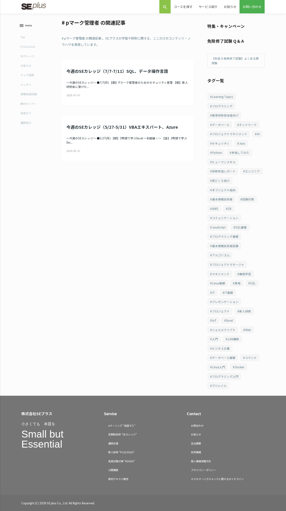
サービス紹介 (208, 6)
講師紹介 (26, 123)
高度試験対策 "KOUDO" (121, 461)
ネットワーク (248, 125)
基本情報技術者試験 (225, 246)
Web (248, 330)
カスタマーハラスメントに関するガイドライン (217, 479)
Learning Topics (222, 97)
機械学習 (245, 274)
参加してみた (240, 152)
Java (242, 143)
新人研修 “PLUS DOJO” (121, 452)
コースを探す (183, 6)
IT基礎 (228, 292)
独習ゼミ (26, 113)
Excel (229, 320)
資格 (238, 283)
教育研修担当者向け (225, 115)
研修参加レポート (224, 171)
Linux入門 (218, 367)
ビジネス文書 (221, 348)
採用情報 (196, 452)
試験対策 (248, 199)
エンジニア (252, 171)
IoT (214, 320)
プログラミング (222, 106)
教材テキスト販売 (118, 479)
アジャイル (219, 386)
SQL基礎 (241, 227)
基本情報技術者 (222, 199)
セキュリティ (220, 143)
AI (258, 134)
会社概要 (196, 443)
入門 (215, 339)
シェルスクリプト (224, 330)
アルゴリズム (221, 255)
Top (23, 37)
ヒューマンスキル (224, 162)
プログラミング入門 (225, 376)
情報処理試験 (29, 94)
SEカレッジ (28, 56)
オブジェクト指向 (224, 190)
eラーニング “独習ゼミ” (121, 425)
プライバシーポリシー (203, 470)
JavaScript (219, 227)
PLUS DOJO (28, 47)
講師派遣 (113, 443)
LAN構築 (233, 339)
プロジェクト (221, 311)
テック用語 (27, 75)
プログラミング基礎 (225, 236)
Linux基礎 (218, 283)
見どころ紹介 (221, 180)
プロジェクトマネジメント (229, 134)
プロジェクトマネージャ (228, 264)
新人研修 (245, 311)
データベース (220, 125)
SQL (253, 283)
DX (230, 209)
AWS (215, 209)
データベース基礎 (223, 358)
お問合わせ (197, 425)
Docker (239, 367)
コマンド (251, 358)
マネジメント (221, 274)
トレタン (26, 85)
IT (213, 292)
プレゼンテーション (225, 302)
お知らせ (230, 6)
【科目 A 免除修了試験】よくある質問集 (235, 60)
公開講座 (113, 470)
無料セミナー (29, 104)
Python (217, 152)
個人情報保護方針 (201, 461)
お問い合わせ (252, 6)
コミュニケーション (225, 218)
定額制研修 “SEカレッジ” (122, 434)
